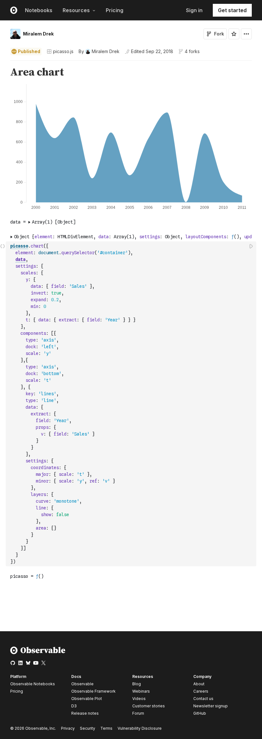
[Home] (38, 652)
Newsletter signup (210, 706)
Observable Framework (93, 691)
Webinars (141, 691)
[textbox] (131, 403)
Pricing (114, 10)
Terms (106, 728)
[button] (2, 63)
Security (87, 728)
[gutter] (3, 72)
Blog (136, 683)
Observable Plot (86, 698)
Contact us (203, 698)
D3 (74, 706)
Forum (138, 713)
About (198, 683)
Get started (232, 10)
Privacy (68, 728)
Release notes (85, 713)
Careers (200, 691)
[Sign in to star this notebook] (233, 33)
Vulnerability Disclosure (140, 728)
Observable (82, 683)
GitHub (199, 713)
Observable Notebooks (32, 683)
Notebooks (38, 10)
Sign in (194, 10)
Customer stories (148, 706)
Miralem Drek (38, 33)
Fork (219, 33)
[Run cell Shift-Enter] (251, 246)
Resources (76, 10)
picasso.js (63, 51)
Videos (139, 698)
